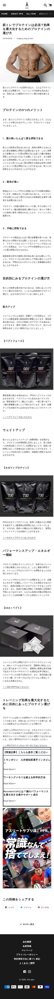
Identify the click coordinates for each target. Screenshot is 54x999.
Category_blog (22, 38)
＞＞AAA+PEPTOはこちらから (16, 687)
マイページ (27, 950)
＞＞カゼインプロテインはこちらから (19, 537)
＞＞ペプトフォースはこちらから (17, 417)
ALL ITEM (31, 14)
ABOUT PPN (17, 14)
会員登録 (27, 946)
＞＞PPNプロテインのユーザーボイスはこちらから (25, 745)
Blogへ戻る (28, 924)
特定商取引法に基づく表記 (27, 959)
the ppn (30, 979)
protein (30, 38)
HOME (4, 14)
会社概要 (27, 942)
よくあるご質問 (27, 963)
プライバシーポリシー (27, 954)
